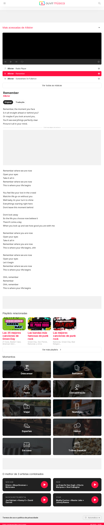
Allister (6, 96)
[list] (52, 73)
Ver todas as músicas (52, 85)
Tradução (20, 102)
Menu (5, 3)
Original (8, 102)
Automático (93, 518)
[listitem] (52, 68)
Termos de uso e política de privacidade (20, 518)
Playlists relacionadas (15, 313)
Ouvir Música (52, 3)
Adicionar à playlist (99, 69)
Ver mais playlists (50, 349)
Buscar (99, 3)
